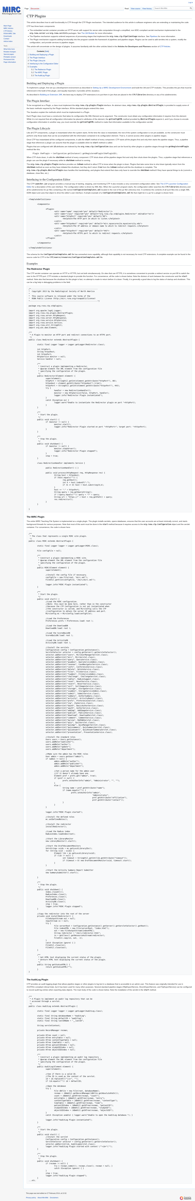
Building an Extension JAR (51, 95)
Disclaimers (54, 1198)
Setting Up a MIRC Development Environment (112, 88)
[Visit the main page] (11, 10)
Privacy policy (31, 1198)
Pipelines (153, 36)
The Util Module (88, 33)
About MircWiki (43, 1198)
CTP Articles (165, 46)
